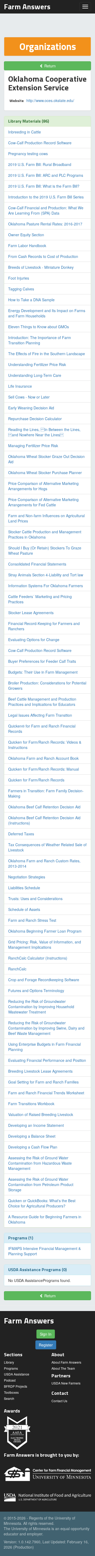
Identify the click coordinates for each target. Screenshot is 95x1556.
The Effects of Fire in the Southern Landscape (46, 353)
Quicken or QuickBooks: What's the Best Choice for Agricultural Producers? (41, 1203)
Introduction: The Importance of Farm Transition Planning (39, 340)
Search (9, 1398)
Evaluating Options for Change (33, 639)
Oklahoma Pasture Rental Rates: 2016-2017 (45, 223)
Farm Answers (27, 6)
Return (49, 65)
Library (9, 1362)
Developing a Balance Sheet (31, 1136)
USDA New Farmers (65, 1383)
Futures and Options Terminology (36, 990)
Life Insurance (20, 386)
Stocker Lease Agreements (31, 612)
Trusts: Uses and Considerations (35, 898)
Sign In (45, 1334)
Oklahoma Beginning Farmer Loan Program (45, 931)
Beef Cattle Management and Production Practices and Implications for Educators (42, 701)
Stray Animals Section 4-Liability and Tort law (45, 574)
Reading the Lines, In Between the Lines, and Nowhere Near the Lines (44, 432)
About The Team (63, 1368)
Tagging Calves (21, 288)
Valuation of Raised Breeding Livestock (40, 1114)
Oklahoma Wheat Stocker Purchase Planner (45, 472)
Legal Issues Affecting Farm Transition (40, 715)
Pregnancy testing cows (28, 153)
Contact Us (59, 1400)
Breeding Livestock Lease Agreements (40, 1071)
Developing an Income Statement (36, 1125)
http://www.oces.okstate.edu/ (50, 100)
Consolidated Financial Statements (37, 564)
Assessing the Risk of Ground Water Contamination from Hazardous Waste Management (40, 1163)
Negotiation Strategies (26, 876)
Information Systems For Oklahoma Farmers (45, 585)
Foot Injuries (18, 278)
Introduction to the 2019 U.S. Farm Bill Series (46, 197)
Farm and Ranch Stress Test (32, 920)
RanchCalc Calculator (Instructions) (37, 958)
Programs (11, 1368)
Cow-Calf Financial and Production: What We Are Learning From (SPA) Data (45, 210)
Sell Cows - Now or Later (29, 397)
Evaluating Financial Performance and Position (47, 1060)
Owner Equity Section (26, 234)
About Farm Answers (66, 1362)
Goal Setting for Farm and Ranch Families (43, 1082)
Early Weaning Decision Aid (31, 407)
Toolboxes (11, 1392)
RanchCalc (17, 968)
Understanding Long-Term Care (34, 375)
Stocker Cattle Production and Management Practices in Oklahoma (44, 534)
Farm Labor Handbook (27, 245)
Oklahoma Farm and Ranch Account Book (43, 758)
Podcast (10, 1380)
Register (46, 1344)
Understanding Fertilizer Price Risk (37, 364)
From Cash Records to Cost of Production (43, 256)
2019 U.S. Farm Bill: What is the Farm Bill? (43, 186)
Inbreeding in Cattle (24, 132)
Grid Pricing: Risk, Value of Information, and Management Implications (44, 944)
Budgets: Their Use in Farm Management (43, 672)
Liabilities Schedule (24, 887)
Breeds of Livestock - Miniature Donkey (41, 267)
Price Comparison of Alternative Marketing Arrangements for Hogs (43, 486)
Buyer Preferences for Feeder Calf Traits (42, 661)
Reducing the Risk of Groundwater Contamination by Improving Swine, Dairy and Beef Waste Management (46, 1028)
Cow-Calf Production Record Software (40, 142)
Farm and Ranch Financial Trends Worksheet (46, 1092)
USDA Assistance (16, 1374)
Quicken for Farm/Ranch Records (36, 779)
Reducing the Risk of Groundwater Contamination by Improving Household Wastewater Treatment (41, 1007)
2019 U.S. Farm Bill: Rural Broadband (39, 164)
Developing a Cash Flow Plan (32, 1147)
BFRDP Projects (15, 1386)
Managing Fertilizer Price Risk (33, 445)
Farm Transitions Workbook (31, 1103)
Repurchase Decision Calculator (35, 418)
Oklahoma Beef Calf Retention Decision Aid (44, 806)
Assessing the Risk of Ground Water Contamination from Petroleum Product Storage (40, 1184)
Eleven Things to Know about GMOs (38, 326)
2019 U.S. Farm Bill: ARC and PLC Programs (45, 175)
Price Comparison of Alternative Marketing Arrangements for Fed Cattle (43, 502)
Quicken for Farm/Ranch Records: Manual (43, 769)
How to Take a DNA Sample (31, 299)
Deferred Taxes (21, 833)
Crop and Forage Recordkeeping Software (43, 979)
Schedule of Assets (24, 909)
